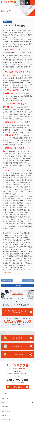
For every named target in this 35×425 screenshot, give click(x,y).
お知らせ (4, 415)
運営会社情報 (6, 411)
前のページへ (7, 280)
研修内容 (4, 402)
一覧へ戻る (18, 285)
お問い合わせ (17, 387)
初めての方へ (6, 398)
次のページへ (27, 280)
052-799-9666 (19, 321)
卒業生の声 (5, 407)
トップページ (6, 393)
